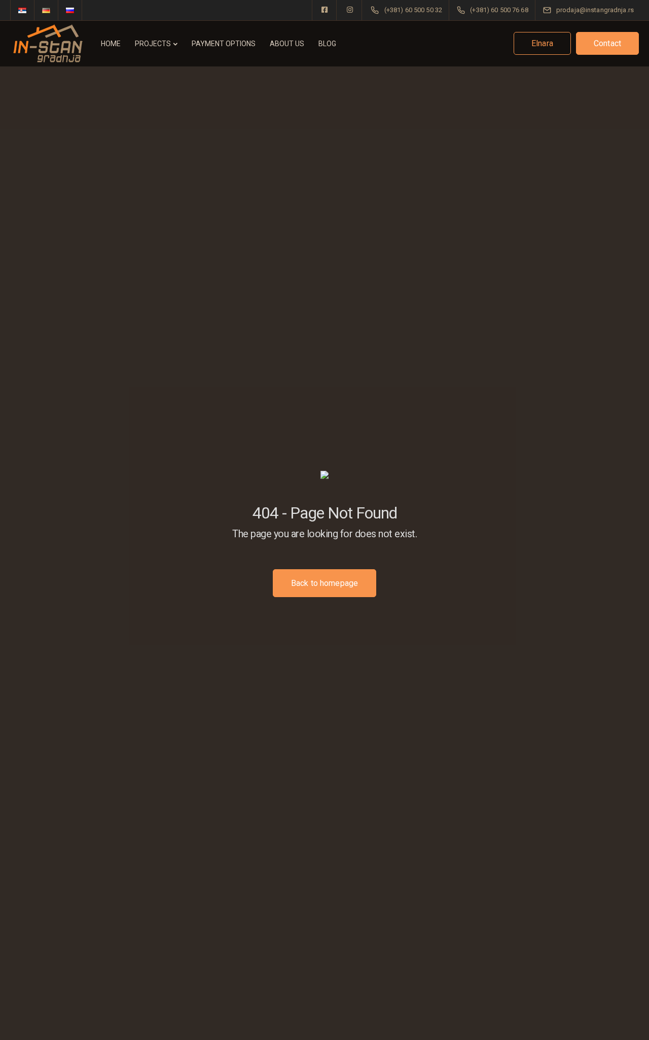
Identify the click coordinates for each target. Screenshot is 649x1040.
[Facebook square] (324, 10)
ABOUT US (287, 44)
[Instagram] (350, 10)
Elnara (542, 43)
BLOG (327, 44)
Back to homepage (324, 583)
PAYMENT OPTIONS (224, 44)
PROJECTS (153, 44)
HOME (111, 44)
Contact (607, 43)
